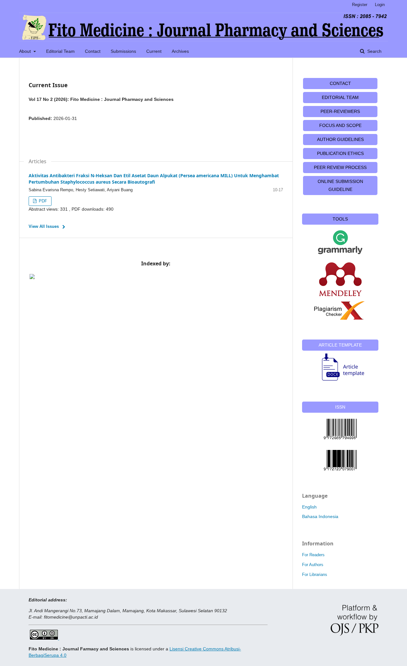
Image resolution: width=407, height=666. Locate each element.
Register (359, 4)
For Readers (313, 554)
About (25, 51)
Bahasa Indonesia (320, 516)
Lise (173, 648)
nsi (180, 648)
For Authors (312, 564)
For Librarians (314, 574)
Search (374, 51)
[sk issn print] (340, 429)
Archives (180, 51)
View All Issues (44, 226)
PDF (42, 201)
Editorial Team (60, 51)
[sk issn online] (340, 460)
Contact (92, 51)
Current (154, 51)
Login (380, 4)
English (309, 506)
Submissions (123, 51)
